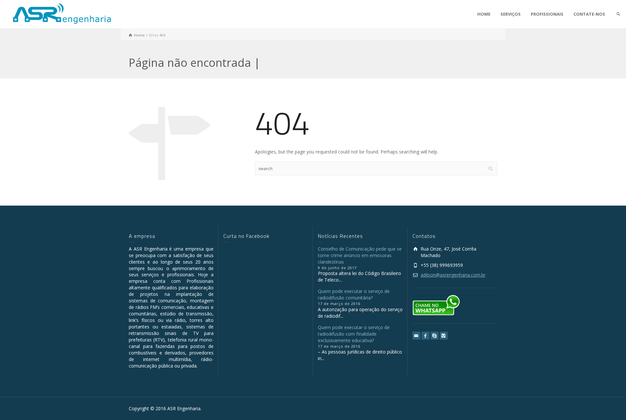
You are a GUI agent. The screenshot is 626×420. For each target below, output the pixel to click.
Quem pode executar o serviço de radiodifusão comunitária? (354, 294)
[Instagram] (444, 336)
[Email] (416, 336)
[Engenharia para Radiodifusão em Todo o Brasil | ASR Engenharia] (62, 13)
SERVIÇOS (510, 14)
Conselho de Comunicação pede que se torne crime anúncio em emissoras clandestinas (360, 255)
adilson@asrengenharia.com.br (453, 275)
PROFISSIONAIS (547, 14)
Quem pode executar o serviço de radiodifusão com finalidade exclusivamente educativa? (354, 333)
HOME (483, 14)
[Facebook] (425, 336)
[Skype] (435, 336)
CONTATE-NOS (589, 14)
